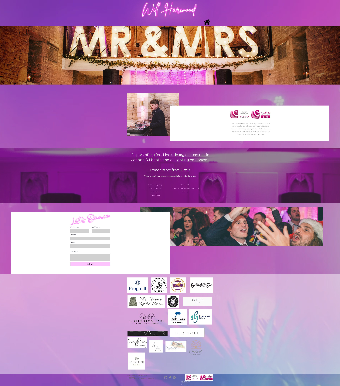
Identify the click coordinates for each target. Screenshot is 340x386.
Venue (72, 242)
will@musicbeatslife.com (137, 375)
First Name (74, 227)
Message (73, 251)
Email (72, 235)
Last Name (96, 227)
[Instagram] (165, 377)
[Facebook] (170, 377)
